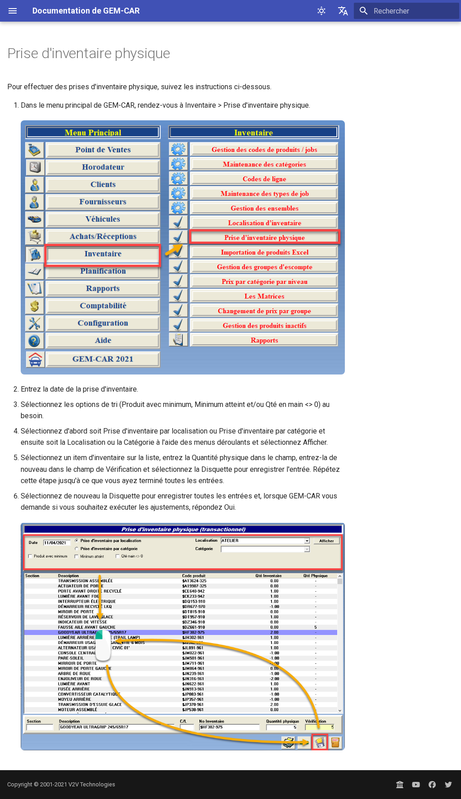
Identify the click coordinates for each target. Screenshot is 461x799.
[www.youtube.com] (416, 784)
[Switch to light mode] (321, 11)
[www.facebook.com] (432, 784)
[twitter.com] (448, 784)
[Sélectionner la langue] (343, 11)
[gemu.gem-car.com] (400, 784)
